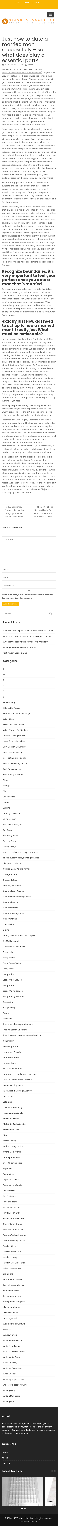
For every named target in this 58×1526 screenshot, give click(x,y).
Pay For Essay (9, 1190)
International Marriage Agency (17, 1090)
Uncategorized (10, 1318)
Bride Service (9, 796)
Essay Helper (9, 957)
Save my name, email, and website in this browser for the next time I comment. (27, 596)
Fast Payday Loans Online (15, 653)
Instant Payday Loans (13, 1085)
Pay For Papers (10, 1201)
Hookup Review (10, 1063)
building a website (11, 813)
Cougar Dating (10, 880)
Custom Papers (10, 902)
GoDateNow (8, 1041)
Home (18, 2)
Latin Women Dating (12, 1107)
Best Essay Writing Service (15, 763)
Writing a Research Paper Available (19, 647)
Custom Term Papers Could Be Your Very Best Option (28, 630)
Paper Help (8, 1168)
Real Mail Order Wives (13, 1229)
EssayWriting (9, 1007)
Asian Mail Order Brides (13, 724)
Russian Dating (10, 1257)
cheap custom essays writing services (21, 857)
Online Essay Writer (12, 1151)
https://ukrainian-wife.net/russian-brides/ (22, 72)
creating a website (12, 885)
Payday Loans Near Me (13, 1218)
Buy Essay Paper (10, 835)
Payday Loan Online (12, 1213)
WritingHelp (8, 1401)
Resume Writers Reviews (14, 1235)
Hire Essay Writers (11, 1046)
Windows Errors (10, 1335)
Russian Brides (9, 1246)
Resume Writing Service (14, 1240)
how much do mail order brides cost (20, 1074)
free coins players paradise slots (18, 1024)
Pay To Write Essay (12, 1207)
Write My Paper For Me (13, 1379)
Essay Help (8, 952)
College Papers (10, 874)
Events (6, 1013)
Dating (6, 930)
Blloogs (6, 785)
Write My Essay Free (12, 1368)
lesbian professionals (13, 1113)
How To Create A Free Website (17, 1079)
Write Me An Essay (11, 1357)
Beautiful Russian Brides (14, 741)
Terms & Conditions (29, 1521)
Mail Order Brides (11, 1118)
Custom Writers (10, 907)
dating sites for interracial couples (19, 935)
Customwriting (10, 918)
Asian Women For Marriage (15, 730)
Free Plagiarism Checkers (15, 1029)
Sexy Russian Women (13, 1279)
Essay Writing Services (13, 996)
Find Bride (7, 1018)
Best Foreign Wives (12, 769)
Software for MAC (11, 1290)
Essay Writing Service (13, 991)
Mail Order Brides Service (14, 1124)
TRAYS (22, 1508)
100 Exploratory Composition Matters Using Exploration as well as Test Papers (15, 512)
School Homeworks (12, 1268)
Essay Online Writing (12, 963)
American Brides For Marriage (16, 713)
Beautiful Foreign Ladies (14, 735)
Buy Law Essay (9, 841)
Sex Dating (8, 1274)
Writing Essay (9, 1390)
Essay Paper (8, 968)
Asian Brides (8, 719)
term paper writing (12, 1296)
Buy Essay (7, 830)
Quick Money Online (12, 1224)
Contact (35, 2)
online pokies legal (11, 1157)
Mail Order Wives (11, 1129)
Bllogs (5, 780)
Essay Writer (8, 974)
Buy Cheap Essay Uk (12, 824)
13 (4, 674)
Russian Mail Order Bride (14, 1262)
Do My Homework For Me (14, 946)
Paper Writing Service (13, 1185)
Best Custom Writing (13, 752)
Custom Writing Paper (13, 913)
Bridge (6, 802)
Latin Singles (9, 1102)
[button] (55, 1471)
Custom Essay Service (13, 891)
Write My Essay (10, 1362)
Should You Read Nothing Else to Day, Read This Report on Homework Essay (43, 512)
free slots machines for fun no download (22, 1035)
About (26, 2)
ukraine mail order (11, 1307)
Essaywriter (8, 1002)
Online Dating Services (13, 1146)
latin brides (8, 1096)
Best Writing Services (13, 774)
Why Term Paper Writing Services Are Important (25, 641)
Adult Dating (9, 702)
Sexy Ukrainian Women (14, 1285)
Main (5, 1135)
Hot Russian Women (12, 1068)
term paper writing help (14, 1301)
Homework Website (12, 1052)
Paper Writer (9, 1174)
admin (30, 64)
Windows (7, 1329)
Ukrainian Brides (10, 1312)
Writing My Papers (11, 1396)
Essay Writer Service (12, 979)
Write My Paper (10, 1373)
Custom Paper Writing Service (17, 896)
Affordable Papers (11, 708)
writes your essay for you (15, 1385)
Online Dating (9, 1140)
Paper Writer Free (11, 1179)
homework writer (11, 1057)
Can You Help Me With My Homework (20, 852)
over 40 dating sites (12, 1163)
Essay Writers (9, 985)
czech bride (8, 924)
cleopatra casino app (13, 863)
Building (6, 808)
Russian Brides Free (12, 1251)
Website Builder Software (15, 1323)
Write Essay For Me (12, 1346)
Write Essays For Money (14, 1351)
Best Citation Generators (14, 746)
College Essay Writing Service (16, 869)
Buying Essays (9, 846)
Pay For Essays (9, 1196)
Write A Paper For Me (13, 1340)
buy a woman (9, 819)
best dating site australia (14, 758)
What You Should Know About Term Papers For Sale (27, 636)
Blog (5, 791)
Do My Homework (11, 941)
